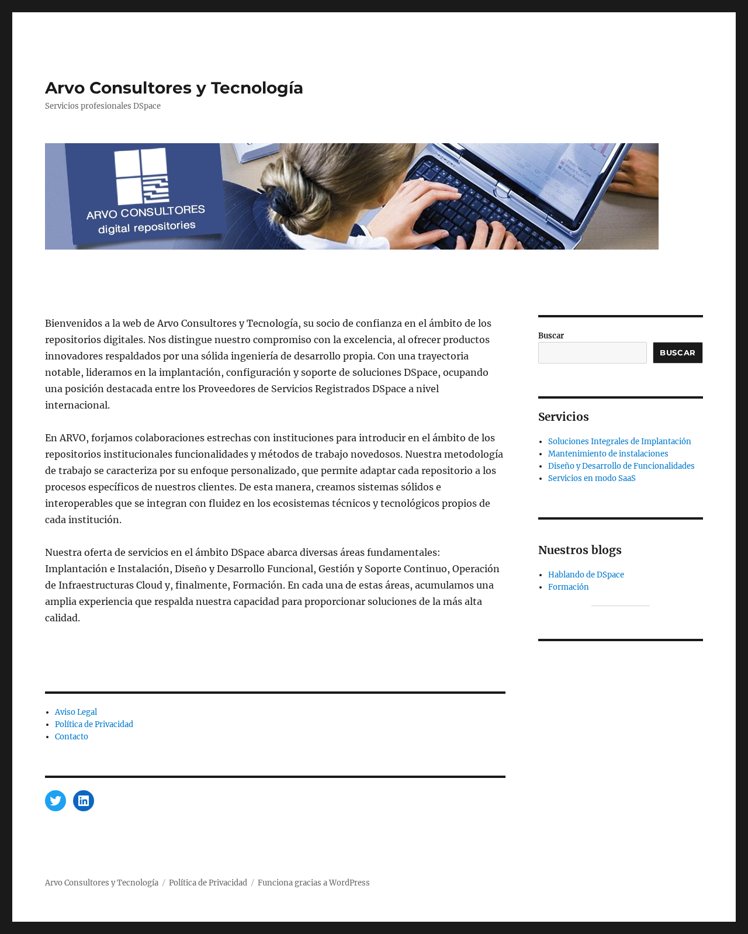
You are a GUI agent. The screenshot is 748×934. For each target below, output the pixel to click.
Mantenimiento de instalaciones (608, 454)
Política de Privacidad (94, 724)
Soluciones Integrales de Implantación (619, 442)
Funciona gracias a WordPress (314, 883)
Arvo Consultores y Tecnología (174, 88)
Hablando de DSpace (586, 575)
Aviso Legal (76, 712)
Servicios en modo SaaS (592, 478)
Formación (568, 587)
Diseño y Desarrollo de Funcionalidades (621, 466)
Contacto (71, 737)
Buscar (551, 336)
